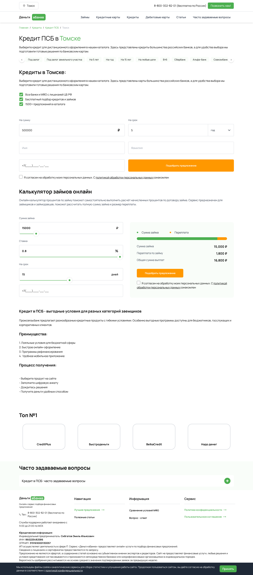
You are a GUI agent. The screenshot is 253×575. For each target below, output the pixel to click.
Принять (228, 569)
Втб (165, 59)
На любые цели (147, 59)
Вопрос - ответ (138, 518)
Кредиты (37, 27)
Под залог (34, 59)
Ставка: (23, 241)
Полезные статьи (84, 517)
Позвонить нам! (221, 6)
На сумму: (25, 120)
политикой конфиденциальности (64, 570)
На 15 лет (126, 59)
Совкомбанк (221, 59)
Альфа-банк (199, 59)
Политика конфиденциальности (203, 509)
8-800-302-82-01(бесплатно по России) (180, 6)
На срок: (133, 120)
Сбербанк (180, 59)
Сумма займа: (27, 218)
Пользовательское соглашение (203, 516)
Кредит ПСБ (52, 27)
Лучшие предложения (87, 509)
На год (110, 59)
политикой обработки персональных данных (124, 177)
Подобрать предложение (181, 165)
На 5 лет (94, 59)
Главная (23, 27)
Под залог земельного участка (64, 59)
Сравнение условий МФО (144, 510)
